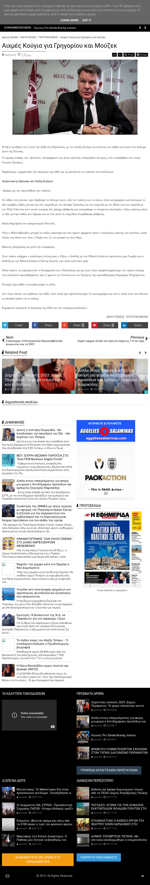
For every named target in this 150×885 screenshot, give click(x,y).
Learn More (70, 20)
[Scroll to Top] (142, 876)
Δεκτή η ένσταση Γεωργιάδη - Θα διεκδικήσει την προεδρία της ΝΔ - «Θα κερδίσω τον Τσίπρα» (43, 433)
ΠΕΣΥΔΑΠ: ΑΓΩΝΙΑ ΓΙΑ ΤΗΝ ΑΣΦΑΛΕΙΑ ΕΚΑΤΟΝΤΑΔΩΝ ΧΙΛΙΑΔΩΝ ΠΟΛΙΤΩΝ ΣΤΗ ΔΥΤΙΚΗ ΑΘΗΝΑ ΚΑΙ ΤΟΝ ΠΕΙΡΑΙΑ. (118, 808)
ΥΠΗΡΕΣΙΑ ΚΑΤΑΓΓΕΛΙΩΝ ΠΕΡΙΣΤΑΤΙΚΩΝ (109, 770)
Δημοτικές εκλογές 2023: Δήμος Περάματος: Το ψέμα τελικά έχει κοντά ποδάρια (33, 380)
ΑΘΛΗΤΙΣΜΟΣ (115, 317)
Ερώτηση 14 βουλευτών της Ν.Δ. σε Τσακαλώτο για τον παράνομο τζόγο (41, 616)
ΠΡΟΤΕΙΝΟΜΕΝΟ (136, 317)
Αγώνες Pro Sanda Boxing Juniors (55, 27)
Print (131, 54)
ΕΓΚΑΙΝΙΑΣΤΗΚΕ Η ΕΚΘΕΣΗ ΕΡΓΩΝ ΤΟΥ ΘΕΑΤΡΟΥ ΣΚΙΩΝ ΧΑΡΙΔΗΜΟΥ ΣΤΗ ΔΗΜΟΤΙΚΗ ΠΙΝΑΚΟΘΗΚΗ (117, 824)
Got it (86, 20)
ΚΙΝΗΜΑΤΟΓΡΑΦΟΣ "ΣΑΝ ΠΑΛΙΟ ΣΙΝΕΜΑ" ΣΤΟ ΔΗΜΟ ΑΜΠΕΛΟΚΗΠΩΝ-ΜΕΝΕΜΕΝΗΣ (44, 542)
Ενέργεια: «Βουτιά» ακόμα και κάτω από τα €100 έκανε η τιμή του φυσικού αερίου (44, 822)
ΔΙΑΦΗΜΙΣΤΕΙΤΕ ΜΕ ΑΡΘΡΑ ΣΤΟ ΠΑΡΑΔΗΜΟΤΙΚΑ (37, 859)
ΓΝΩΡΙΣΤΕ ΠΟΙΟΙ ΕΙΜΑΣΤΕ (98, 857)
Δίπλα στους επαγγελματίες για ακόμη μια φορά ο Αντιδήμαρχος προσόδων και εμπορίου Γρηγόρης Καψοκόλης (108, 377)
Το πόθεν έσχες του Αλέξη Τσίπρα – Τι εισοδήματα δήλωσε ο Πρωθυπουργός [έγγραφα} (43, 644)
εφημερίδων (122, 590)
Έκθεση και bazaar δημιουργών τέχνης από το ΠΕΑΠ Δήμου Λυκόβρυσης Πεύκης (119, 791)
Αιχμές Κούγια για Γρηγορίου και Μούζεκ (59, 45)
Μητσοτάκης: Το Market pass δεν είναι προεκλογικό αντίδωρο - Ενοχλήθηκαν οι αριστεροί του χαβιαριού (44, 793)
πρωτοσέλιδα (106, 590)
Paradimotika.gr (26, 876)
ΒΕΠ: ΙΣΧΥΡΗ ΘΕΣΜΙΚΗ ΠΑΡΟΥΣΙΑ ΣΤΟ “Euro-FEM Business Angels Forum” (42, 457)
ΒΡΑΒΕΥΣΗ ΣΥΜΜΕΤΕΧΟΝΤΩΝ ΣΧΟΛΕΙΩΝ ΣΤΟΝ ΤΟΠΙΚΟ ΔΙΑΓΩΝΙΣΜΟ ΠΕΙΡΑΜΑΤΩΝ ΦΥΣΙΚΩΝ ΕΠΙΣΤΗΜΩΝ (119, 752)
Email (143, 54)
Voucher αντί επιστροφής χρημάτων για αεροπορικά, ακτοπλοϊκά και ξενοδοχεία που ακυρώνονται (43, 593)
